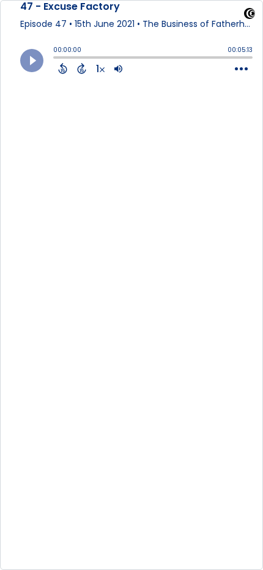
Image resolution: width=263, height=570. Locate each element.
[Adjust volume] (118, 68)
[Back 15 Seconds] (62, 68)
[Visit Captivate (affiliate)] (249, 15)
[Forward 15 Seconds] (81, 68)
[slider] (56, 59)
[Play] (31, 60)
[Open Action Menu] (241, 69)
